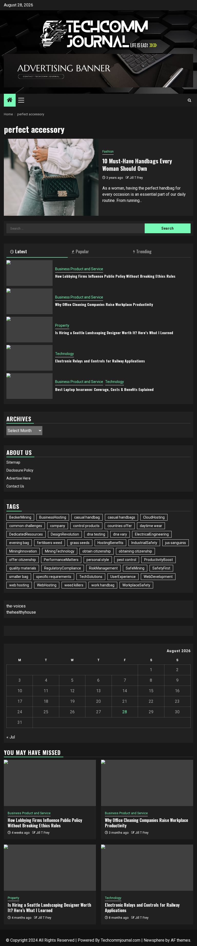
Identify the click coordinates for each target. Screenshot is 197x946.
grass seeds (80, 543)
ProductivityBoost (158, 560)
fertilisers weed (49, 543)
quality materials (22, 568)
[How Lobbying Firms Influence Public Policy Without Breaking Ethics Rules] (29, 273)
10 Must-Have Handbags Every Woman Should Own (137, 164)
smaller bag (18, 577)
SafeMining (135, 568)
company (57, 526)
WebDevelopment (158, 577)
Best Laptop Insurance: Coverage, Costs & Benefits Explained (104, 389)
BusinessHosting (52, 517)
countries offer (119, 526)
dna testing (96, 534)
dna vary (120, 534)
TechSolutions (90, 577)
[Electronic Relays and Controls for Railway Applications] (29, 358)
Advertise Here (18, 478)
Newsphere (154, 940)
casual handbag (87, 517)
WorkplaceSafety (136, 585)
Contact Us (15, 486)
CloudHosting (154, 517)
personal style (97, 560)
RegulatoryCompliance (62, 568)
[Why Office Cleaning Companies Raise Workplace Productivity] (29, 301)
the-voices (16, 606)
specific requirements (53, 577)
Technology (64, 354)
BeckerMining (20, 517)
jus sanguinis (175, 543)
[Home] (10, 100)
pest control (126, 560)
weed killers (73, 585)
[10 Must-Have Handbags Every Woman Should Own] (51, 177)
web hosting (19, 585)
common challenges (25, 526)
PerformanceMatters (61, 560)
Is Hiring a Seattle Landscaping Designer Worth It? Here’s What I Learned (114, 332)
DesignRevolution (65, 534)
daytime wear (151, 526)
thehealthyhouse (21, 612)
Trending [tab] (144, 251)
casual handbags (121, 517)
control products (86, 526)
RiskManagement (103, 568)
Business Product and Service (79, 269)
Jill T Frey (136, 178)
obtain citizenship (96, 551)
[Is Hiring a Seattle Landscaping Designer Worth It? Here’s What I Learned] (29, 329)
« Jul (10, 737)
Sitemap (13, 462)
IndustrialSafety (144, 543)
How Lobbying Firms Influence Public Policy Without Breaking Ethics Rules (115, 276)
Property (62, 325)
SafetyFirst (161, 568)
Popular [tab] (82, 251)
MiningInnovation (23, 551)
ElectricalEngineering (152, 534)
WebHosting (46, 585)
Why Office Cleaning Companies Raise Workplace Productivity (104, 304)
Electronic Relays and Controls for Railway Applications (100, 360)
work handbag (102, 585)
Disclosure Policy (19, 470)
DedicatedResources (26, 534)
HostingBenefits (110, 543)
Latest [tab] (21, 251)
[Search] (189, 100)
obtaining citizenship (135, 551)
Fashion (108, 151)
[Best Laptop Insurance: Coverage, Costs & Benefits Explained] (29, 386)
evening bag (19, 543)
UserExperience (123, 577)
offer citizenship (22, 560)
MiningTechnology (59, 551)
